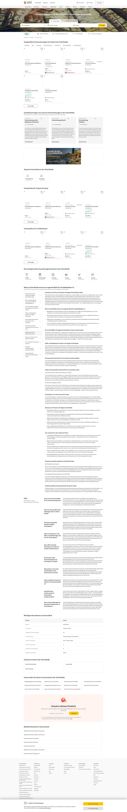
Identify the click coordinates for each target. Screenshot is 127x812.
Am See (35, 782)
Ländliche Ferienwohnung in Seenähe (74, 63)
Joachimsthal (28, 118)
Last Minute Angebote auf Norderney (25, 790)
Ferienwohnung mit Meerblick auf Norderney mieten (25, 779)
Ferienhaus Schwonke (90, 63)
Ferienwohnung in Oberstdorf (24, 796)
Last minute (36, 778)
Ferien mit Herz (96, 769)
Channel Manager (82, 765)
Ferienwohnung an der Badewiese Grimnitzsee (36, 63)
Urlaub (83, 491)
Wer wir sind (96, 765)
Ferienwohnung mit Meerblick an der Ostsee (25, 786)
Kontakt (50, 773)
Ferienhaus (47, 468)
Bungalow (36, 767)
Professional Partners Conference (85, 769)
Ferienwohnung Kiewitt (50, 63)
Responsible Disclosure (98, 780)
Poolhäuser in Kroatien (23, 776)
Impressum (96, 778)
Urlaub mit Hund (38, 37)
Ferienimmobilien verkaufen (99, 773)
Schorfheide (31, 37)
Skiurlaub (35, 784)
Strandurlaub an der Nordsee (24, 775)
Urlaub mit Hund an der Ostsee (24, 767)
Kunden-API (81, 767)
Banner (65, 771)
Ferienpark (36, 775)
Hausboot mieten (37, 765)
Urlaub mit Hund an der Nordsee (25, 769)
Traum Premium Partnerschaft (69, 767)
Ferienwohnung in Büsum (23, 792)
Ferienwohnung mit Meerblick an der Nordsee (25, 783)
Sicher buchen (51, 769)
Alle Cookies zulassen (93, 803)
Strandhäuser (36, 790)
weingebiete (36, 788)
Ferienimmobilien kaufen (98, 771)
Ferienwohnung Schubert (51, 90)
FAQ (50, 771)
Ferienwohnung (37, 771)
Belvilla (95, 784)
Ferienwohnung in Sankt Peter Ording (26, 798)
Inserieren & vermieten (68, 765)
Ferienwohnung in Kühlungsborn (25, 794)
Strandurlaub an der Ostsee (24, 773)
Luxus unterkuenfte (37, 786)
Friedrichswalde (55, 118)
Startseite (26, 37)
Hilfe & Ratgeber (67, 769)
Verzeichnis (96, 782)
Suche (50, 765)
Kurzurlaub (36, 780)
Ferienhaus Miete (37, 769)
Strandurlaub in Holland (23, 771)
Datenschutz (96, 776)
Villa (35, 773)
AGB (94, 775)
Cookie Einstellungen (93, 808)
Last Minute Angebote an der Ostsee (25, 788)
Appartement (36, 776)
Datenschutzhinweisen (45, 808)
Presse (95, 767)
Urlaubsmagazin (52, 767)
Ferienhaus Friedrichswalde (31, 90)
